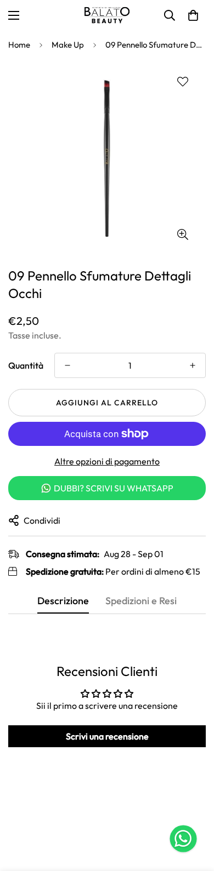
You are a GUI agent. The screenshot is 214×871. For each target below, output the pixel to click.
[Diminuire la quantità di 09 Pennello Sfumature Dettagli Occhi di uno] (67, 365)
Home (19, 44)
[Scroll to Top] (194, 813)
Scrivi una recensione (107, 736)
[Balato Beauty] (107, 15)
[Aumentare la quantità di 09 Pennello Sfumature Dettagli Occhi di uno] (192, 365)
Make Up (68, 44)
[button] (193, 15)
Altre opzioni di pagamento (107, 461)
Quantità (25, 365)
